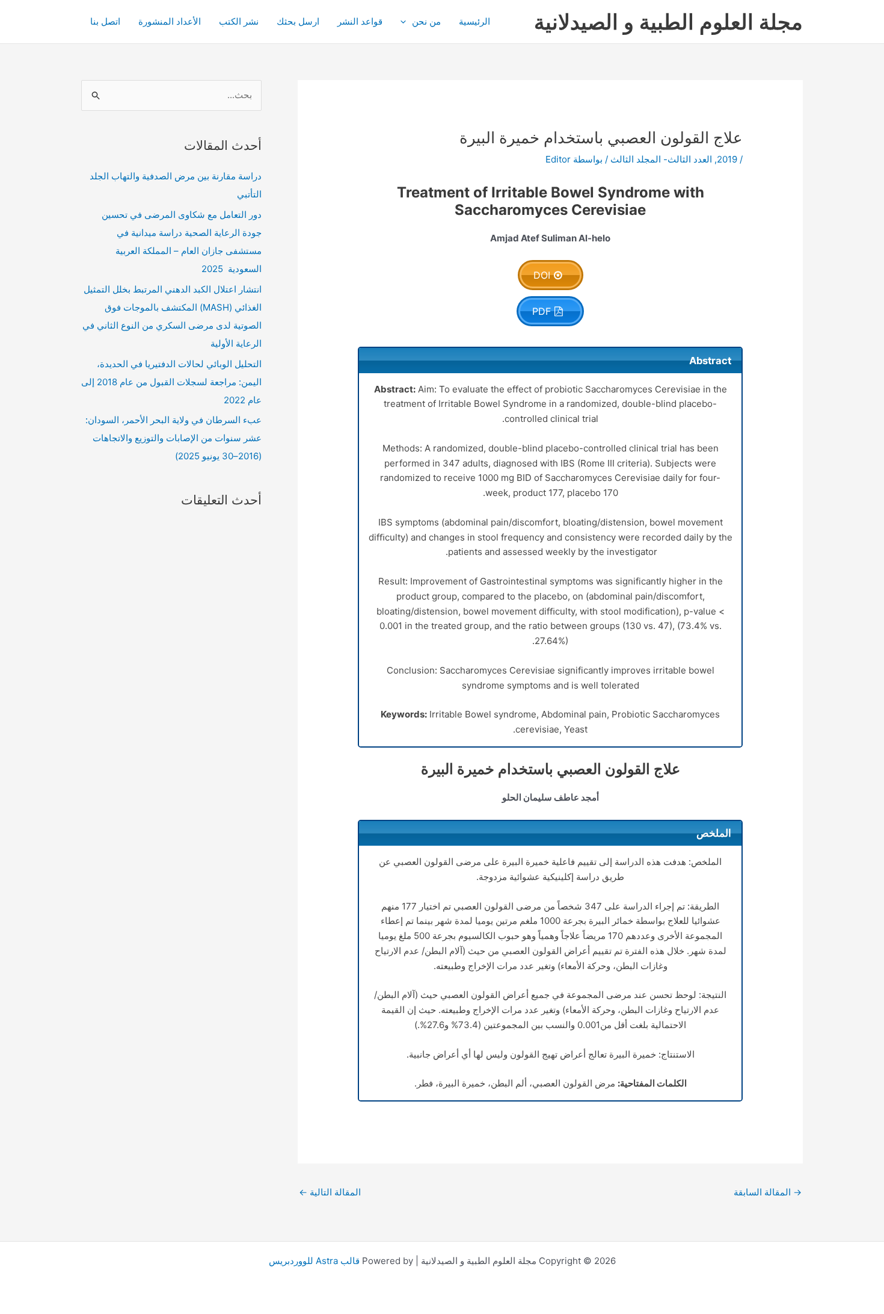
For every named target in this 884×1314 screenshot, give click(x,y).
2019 (727, 159)
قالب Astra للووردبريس (314, 1260)
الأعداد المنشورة (169, 21)
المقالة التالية (330, 1192)
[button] (406, 22)
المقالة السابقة (768, 1192)
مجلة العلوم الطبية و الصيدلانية (668, 21)
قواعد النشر (359, 21)
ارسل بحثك (298, 21)
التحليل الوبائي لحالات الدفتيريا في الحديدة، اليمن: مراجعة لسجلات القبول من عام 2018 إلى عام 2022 (171, 382)
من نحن (426, 21)
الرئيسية (474, 21)
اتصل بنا (105, 21)
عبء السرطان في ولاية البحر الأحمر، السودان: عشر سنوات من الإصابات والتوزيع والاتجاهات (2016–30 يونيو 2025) (173, 438)
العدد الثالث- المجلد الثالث (661, 159)
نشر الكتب (239, 21)
